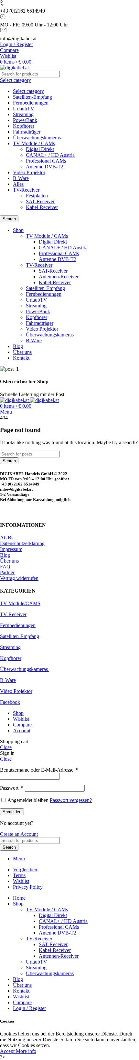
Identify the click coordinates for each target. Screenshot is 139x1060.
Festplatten (37, 195)
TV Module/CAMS (20, 603)
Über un (8, 561)
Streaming (23, 114)
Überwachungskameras (37, 137)
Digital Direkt (40, 149)
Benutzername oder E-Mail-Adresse (39, 770)
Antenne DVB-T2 (44, 166)
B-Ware (21, 178)
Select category (28, 91)
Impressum (11, 549)
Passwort (12, 788)
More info (26, 1051)
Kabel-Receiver (42, 207)
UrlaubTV (23, 108)
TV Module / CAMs (34, 143)
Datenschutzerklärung (22, 543)
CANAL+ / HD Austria (50, 155)
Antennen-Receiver (59, 276)
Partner (7, 572)
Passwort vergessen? (71, 800)
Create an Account (19, 834)
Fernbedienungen (30, 102)
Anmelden (12, 811)
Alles (18, 184)
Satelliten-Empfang (32, 97)
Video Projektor (29, 172)
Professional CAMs (46, 161)
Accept (8, 1051)
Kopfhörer (23, 126)
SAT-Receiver (40, 201)
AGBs (6, 537)
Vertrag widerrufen (19, 578)
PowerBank (25, 120)
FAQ (5, 566)
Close (6, 747)
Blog (5, 555)
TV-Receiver (26, 190)
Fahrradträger (26, 132)
